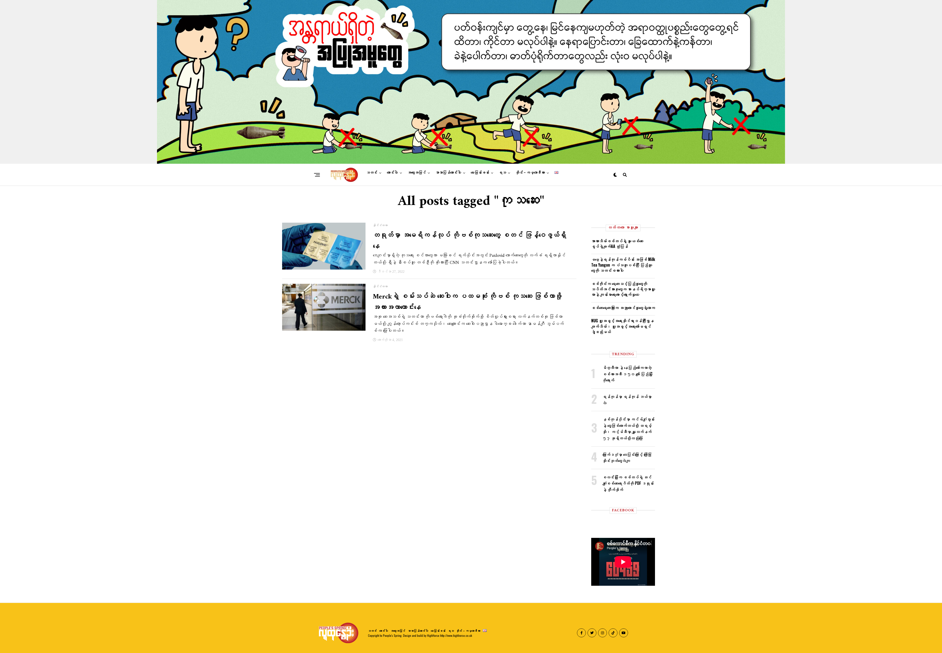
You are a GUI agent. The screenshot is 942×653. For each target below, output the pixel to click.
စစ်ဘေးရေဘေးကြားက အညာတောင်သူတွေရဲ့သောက (623, 308)
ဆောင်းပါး (392, 172)
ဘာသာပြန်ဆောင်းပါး (448, 172)
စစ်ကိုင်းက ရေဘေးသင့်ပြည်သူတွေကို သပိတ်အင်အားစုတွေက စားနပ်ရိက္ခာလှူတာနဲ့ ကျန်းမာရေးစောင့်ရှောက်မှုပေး (623, 289)
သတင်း (371, 172)
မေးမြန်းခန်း (480, 172)
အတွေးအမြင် (416, 172)
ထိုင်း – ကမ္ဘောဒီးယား (530, 172)
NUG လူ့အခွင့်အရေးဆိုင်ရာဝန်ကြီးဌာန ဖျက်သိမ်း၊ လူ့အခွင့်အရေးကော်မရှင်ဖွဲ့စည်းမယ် (622, 326)
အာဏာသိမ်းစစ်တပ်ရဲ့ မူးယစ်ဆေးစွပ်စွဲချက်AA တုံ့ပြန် (617, 243)
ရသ (502, 172)
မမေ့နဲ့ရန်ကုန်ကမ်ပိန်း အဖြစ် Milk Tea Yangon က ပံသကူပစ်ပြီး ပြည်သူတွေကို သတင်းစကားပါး (623, 264)
